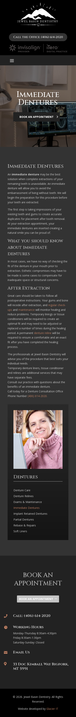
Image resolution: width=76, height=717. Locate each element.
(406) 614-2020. (37, 396)
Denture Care (21, 490)
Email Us (21, 652)
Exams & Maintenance (27, 502)
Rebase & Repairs (24, 525)
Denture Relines (23, 496)
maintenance (26, 310)
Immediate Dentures (26, 508)
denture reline (42, 333)
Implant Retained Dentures (30, 513)
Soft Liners (20, 531)
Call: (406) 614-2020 (31, 615)
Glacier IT (52, 709)
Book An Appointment (36, 117)
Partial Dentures (23, 519)
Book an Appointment (36, 599)
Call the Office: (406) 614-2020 (38, 37)
